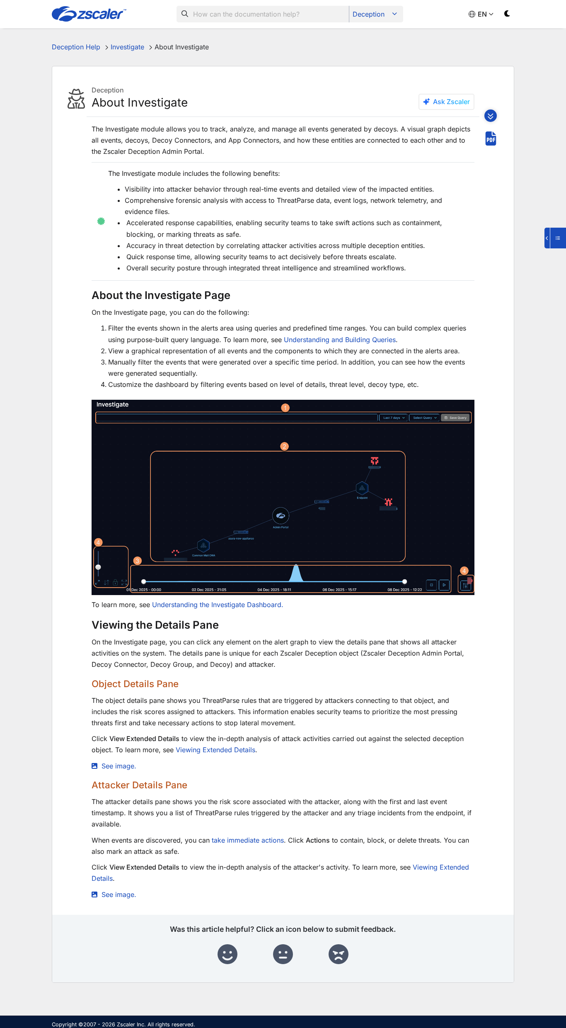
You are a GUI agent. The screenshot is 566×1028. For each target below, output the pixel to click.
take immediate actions (247, 840)
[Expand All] (490, 115)
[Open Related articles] (555, 238)
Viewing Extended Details (215, 750)
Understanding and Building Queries (340, 339)
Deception (369, 14)
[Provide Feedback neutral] (283, 954)
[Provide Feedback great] (227, 954)
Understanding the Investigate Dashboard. (217, 604)
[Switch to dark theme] (507, 15)
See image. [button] (119, 766)
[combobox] (263, 14)
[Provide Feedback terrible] (338, 954)
